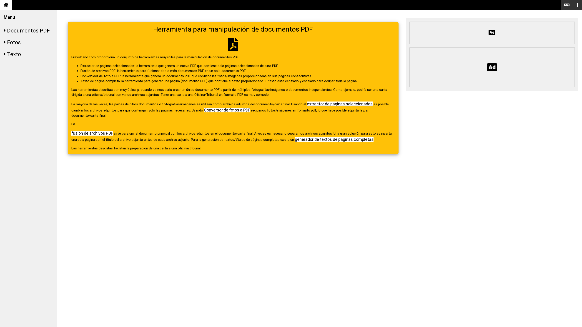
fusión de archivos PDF (92, 133)
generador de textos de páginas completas (334, 139)
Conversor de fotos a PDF (227, 110)
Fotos (13, 42)
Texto (13, 54)
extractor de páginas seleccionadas (340, 104)
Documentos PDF (28, 30)
